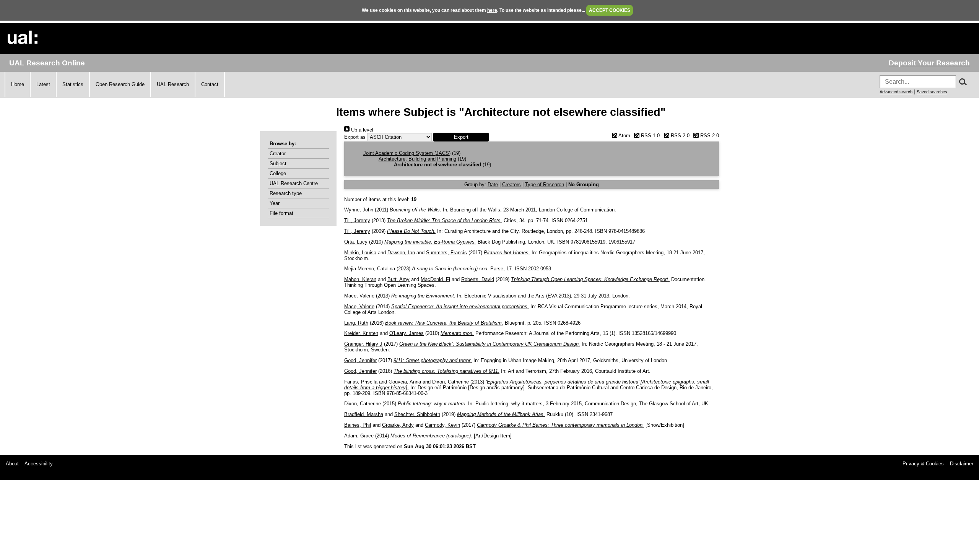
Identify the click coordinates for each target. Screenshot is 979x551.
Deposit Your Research (929, 63)
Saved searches (932, 91)
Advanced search (896, 91)
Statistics (72, 84)
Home (17, 84)
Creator (278, 153)
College (278, 173)
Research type (286, 193)
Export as (355, 137)
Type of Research (544, 184)
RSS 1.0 (649, 135)
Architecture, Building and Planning (417, 159)
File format (281, 213)
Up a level (361, 130)
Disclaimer (961, 463)
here (492, 10)
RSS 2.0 (679, 135)
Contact (209, 84)
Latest (43, 84)
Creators (511, 184)
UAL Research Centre (294, 183)
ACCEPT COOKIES (609, 10)
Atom (623, 135)
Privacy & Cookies (923, 463)
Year (275, 203)
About (12, 463)
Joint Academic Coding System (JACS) (406, 153)
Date (493, 184)
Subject (278, 163)
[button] (461, 137)
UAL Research (173, 84)
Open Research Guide (120, 84)
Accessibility (38, 463)
